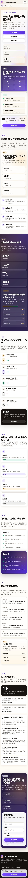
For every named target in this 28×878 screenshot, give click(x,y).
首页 (2, 5)
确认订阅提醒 (14, 840)
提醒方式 (5, 827)
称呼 (4, 821)
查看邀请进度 (14, 36)
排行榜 (7, 867)
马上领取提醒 (14, 874)
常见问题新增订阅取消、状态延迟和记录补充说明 (13, 633)
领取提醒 (18, 867)
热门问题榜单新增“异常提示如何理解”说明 (12, 617)
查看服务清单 (14, 125)
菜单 (25, 1)
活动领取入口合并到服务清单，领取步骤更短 (12, 625)
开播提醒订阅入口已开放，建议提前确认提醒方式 (13, 601)
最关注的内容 (6, 833)
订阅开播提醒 (14, 32)
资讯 (12, 867)
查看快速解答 (14, 421)
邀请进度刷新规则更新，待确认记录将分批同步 (13, 609)
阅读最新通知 (14, 40)
